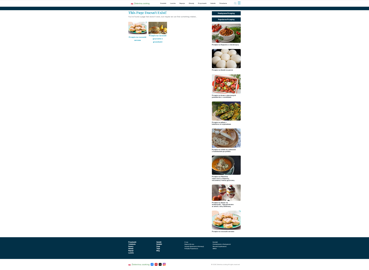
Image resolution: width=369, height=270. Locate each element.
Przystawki (202, 3)
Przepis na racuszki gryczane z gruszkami (158, 39)
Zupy (158, 246)
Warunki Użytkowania (220, 246)
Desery (130, 246)
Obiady (191, 3)
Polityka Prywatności (191, 248)
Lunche (173, 3)
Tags (158, 248)
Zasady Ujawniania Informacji (194, 246)
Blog (158, 251)
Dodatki (163, 3)
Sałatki (213, 3)
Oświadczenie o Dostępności (222, 244)
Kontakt (215, 242)
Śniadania (223, 3)
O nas (186, 242)
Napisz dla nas (189, 244)
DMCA (215, 248)
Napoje (182, 3)
